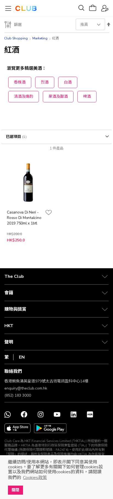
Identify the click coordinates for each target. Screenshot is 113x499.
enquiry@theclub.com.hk (25, 388)
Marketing (39, 38)
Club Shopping (16, 38)
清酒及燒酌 (23, 96)
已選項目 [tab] (14, 136)
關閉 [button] (15, 490)
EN (22, 357)
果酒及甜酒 (58, 96)
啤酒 (87, 96)
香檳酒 (20, 82)
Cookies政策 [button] (35, 478)
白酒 (68, 82)
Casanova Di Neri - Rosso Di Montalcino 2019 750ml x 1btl (24, 218)
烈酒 (45, 82)
